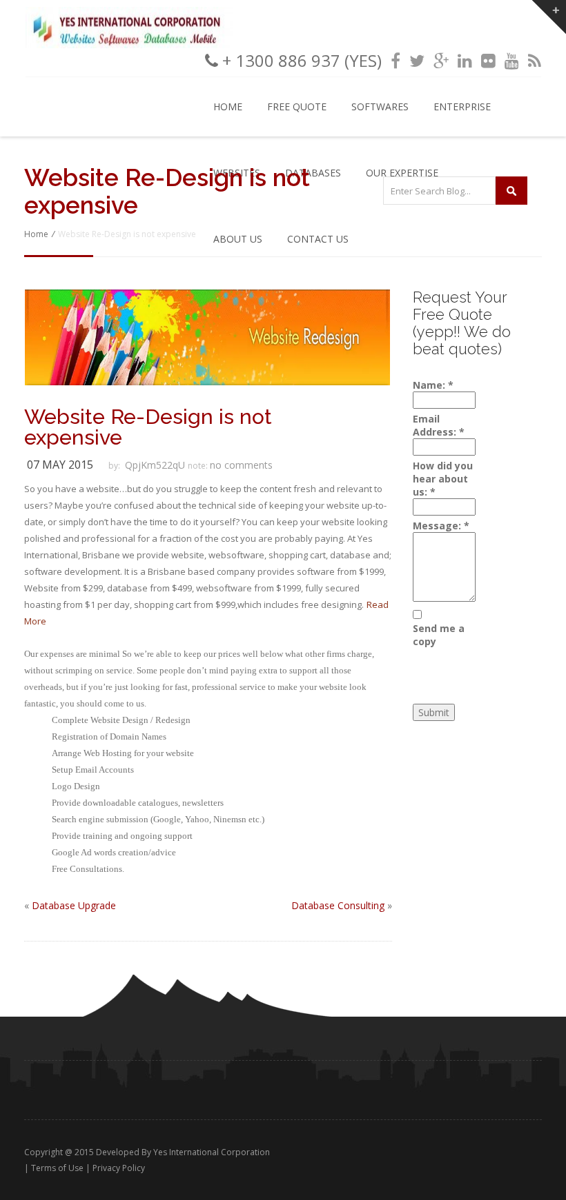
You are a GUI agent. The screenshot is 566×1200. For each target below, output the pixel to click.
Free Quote (296, 106)
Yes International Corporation (211, 1152)
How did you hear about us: (443, 478)
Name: (433, 384)
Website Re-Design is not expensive (148, 427)
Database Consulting (337, 905)
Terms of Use (57, 1168)
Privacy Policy (118, 1168)
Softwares (380, 106)
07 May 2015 (60, 464)
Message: (441, 525)
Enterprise (462, 106)
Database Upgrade (74, 905)
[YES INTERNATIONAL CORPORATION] (129, 44)
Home (227, 106)
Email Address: (439, 425)
